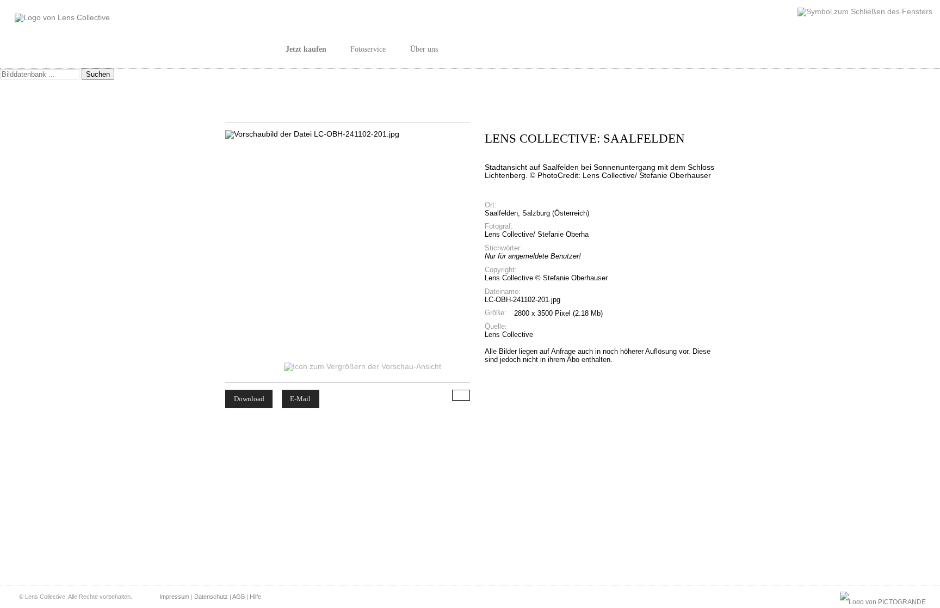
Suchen (98, 74)
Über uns (424, 49)
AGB (238, 596)
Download (249, 399)
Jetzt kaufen (306, 49)
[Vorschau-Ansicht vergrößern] (363, 367)
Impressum (174, 596)
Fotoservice (368, 49)
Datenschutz (211, 596)
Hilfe (255, 596)
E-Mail (300, 399)
